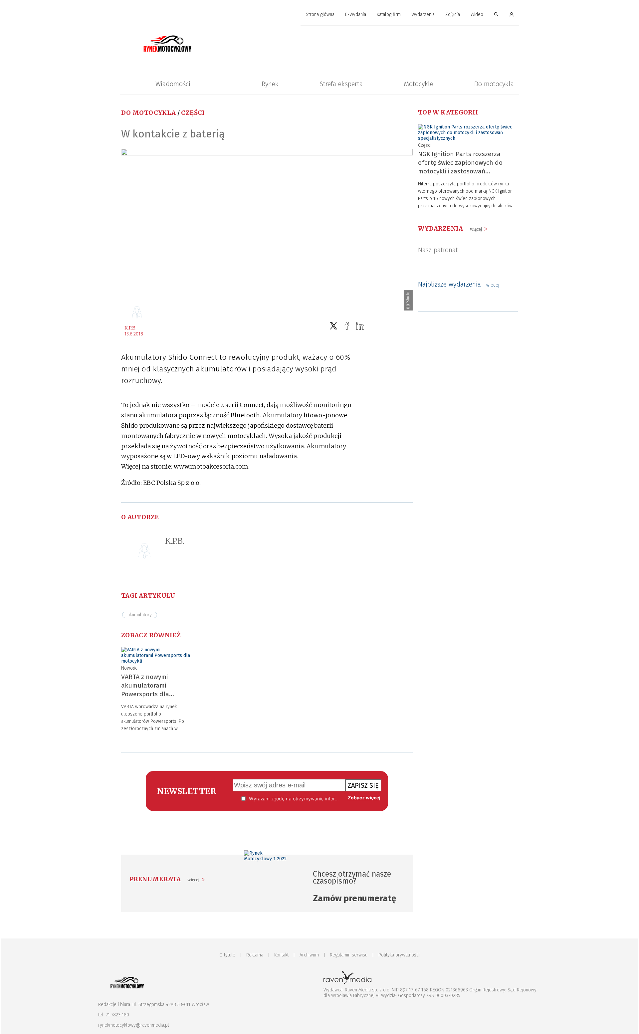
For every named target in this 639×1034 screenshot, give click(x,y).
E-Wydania (355, 14)
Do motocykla (494, 84)
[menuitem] (320, 15)
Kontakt (281, 955)
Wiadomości (172, 84)
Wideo (477, 14)
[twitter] (333, 326)
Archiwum (309, 955)
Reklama (254, 955)
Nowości (129, 668)
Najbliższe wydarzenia (458, 284)
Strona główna (320, 14)
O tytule (227, 955)
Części (193, 112)
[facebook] (347, 326)
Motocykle (418, 84)
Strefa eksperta (341, 84)
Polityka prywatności (399, 955)
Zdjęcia (452, 14)
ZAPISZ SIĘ (363, 785)
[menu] (319, 14)
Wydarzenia (423, 14)
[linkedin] (360, 326)
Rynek (270, 84)
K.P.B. (130, 328)
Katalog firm (389, 14)
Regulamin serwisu (348, 955)
